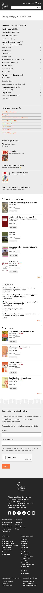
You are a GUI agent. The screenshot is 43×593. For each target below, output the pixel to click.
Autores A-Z (19, 525)
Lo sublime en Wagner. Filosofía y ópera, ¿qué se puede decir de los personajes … (20, 296)
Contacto (5, 583)
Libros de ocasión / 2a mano (13, 60)
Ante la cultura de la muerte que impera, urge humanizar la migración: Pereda (19, 289)
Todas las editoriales (9, 112)
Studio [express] (26, 552)
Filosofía (7, 48)
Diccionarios (25, 558)
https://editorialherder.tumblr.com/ (19, 513)
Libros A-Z (18, 523)
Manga (6, 72)
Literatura (7, 69)
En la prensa (6, 554)
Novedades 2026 (7, 541)
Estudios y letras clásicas (12, 45)
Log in (25, 3)
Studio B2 (24, 548)
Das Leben (24, 539)
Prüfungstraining (27, 556)
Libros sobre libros (10, 62)
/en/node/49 (33, 513)
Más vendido (6, 552)
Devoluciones (6, 529)
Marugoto (5, 115)
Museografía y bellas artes (13, 75)
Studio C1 (24, 550)
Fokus (23, 569)
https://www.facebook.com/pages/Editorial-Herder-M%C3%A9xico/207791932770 (9, 513)
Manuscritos (6, 531)
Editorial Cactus (7, 127)
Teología (6, 99)
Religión (6, 93)
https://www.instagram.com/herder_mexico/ (14, 513)
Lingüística (7, 66)
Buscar (17, 529)
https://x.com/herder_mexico (24, 513)
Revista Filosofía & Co (9, 121)
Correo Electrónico (8, 439)
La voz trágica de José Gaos (13, 309)
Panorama (24, 541)
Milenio (5, 311)
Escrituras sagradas (9, 36)
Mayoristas (5, 525)
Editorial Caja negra (9, 133)
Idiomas (6, 53)
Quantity (12, 207)
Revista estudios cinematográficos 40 (23, 247)
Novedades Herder (8, 543)
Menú (38, 3)
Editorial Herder (7, 124)
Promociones (6, 548)
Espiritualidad (8, 39)
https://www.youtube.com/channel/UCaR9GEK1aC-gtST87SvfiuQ (28, 513)
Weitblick (24, 546)
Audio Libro (25, 567)
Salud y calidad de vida (11, 96)
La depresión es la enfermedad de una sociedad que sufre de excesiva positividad (21, 315)
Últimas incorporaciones (10, 546)
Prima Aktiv (25, 554)
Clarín (5, 318)
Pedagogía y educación (11, 87)
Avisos (4, 539)
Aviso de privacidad (29, 585)
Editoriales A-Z (20, 527)
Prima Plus (24, 562)
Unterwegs (25, 573)
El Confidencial (8, 306)
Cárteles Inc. (14, 261)
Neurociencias (8, 81)
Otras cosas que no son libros (13, 84)
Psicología (7, 90)
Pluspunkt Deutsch (27, 565)
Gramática (24, 560)
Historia (6, 51)
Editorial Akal (6, 130)
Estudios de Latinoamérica (12, 42)
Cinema (12, 233)
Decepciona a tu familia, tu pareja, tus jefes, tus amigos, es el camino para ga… (20, 303)
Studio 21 (24, 543)
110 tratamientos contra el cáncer (21, 331)
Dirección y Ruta (7, 581)
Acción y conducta (16, 362)
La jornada (6, 292)
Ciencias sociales (10, 29)
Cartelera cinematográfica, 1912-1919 (23, 203)
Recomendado (7, 550)
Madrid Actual (7, 299)
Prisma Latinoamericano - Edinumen (15, 118)
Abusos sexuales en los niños (19, 347)
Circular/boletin (7, 585)
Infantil (6, 57)
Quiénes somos (7, 523)
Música (6, 78)
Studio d (24, 571)
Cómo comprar (7, 527)
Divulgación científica (11, 32)
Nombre (4, 431)
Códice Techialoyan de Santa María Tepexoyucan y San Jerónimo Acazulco (23, 218)
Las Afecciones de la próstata (20, 378)
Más (38, 277)
